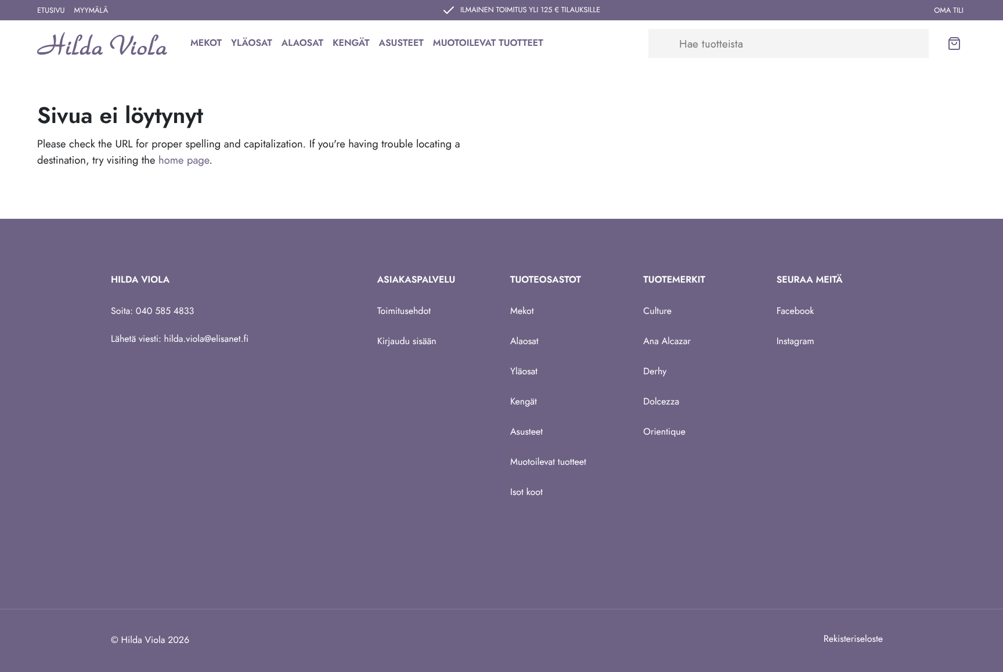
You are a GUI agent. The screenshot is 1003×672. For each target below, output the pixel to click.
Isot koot (526, 492)
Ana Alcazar (667, 341)
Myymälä (91, 10)
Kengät (351, 43)
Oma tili (949, 10)
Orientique (664, 432)
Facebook (795, 311)
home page (183, 160)
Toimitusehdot (404, 311)
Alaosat (302, 43)
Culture (657, 311)
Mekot (206, 43)
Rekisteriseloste (853, 639)
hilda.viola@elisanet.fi (206, 339)
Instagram (795, 341)
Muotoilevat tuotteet (488, 43)
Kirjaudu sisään (406, 341)
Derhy (654, 371)
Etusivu (51, 10)
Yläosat (251, 43)
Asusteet (401, 43)
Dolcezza (661, 402)
